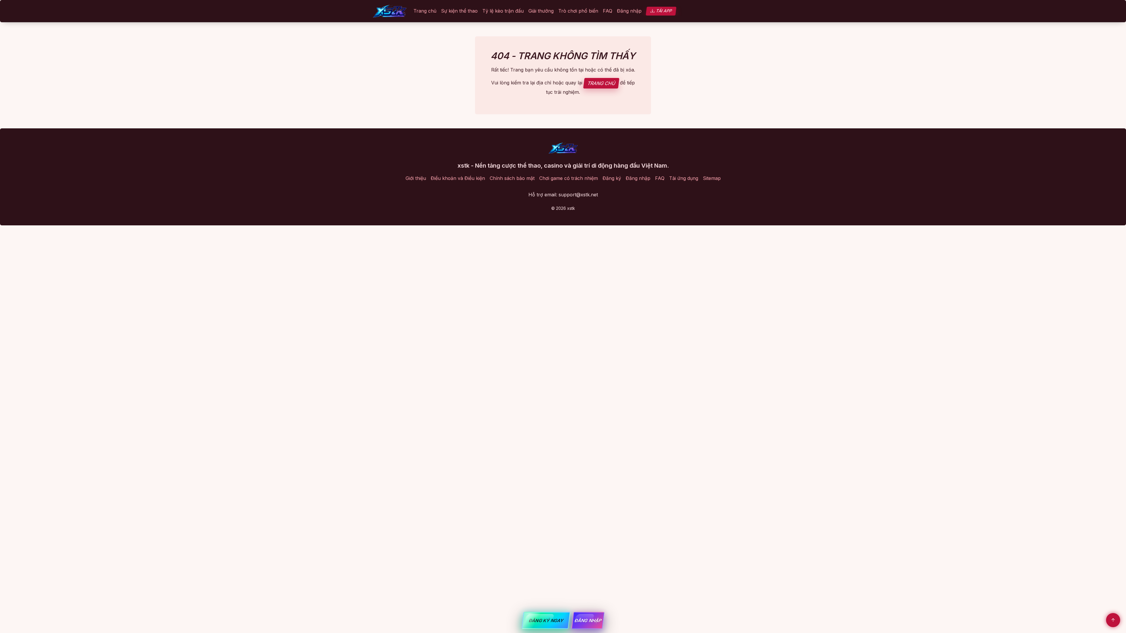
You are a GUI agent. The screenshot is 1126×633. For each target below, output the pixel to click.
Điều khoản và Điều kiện (458, 178)
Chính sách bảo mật (512, 178)
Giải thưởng (541, 11)
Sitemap (712, 178)
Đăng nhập (629, 11)
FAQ (607, 11)
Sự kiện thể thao (459, 11)
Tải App (664, 10)
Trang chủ (424, 11)
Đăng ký (612, 178)
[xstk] (389, 11)
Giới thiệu (416, 178)
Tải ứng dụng (683, 178)
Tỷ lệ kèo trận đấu (503, 11)
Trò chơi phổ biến (578, 11)
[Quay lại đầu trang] (1113, 620)
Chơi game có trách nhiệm (568, 178)
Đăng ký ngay (546, 620)
